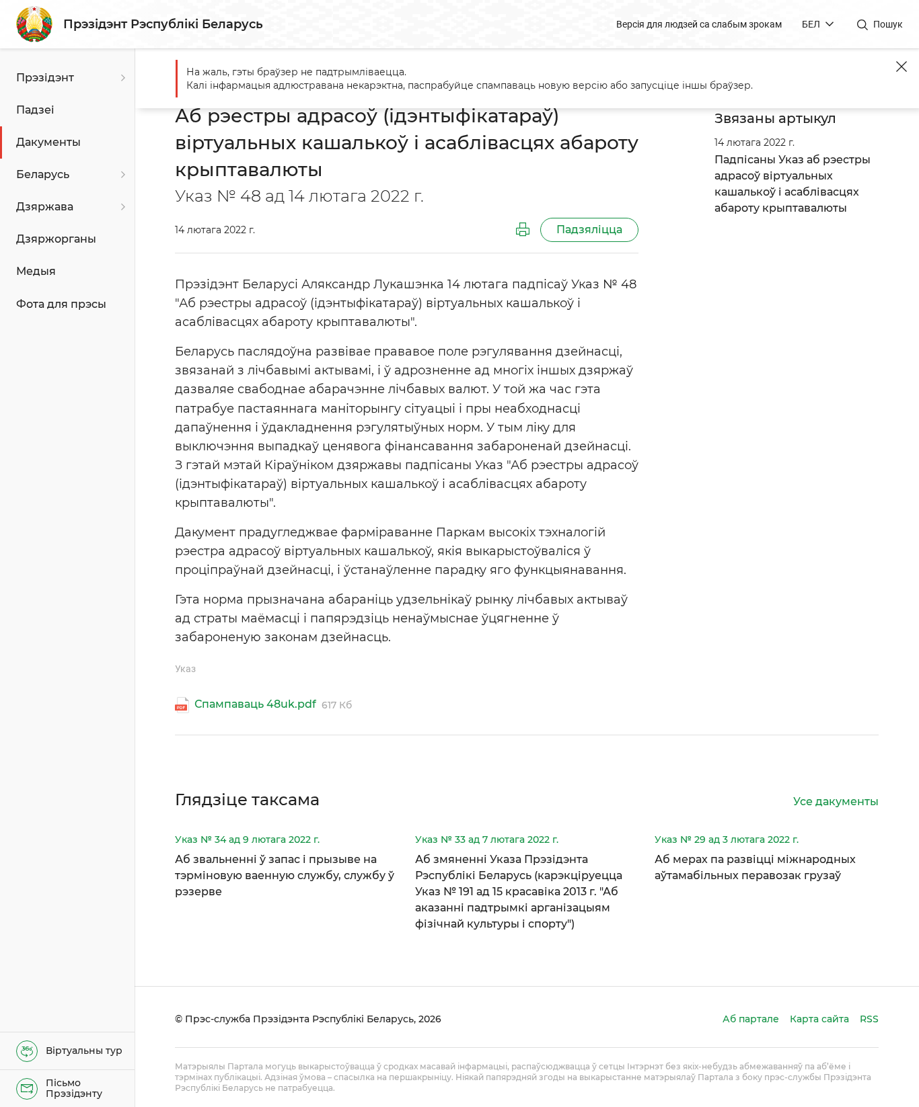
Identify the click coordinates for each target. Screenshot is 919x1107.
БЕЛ (811, 24)
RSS (869, 1019)
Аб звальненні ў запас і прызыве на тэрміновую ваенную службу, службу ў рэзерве (284, 875)
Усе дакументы (836, 801)
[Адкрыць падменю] (121, 78)
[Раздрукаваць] (522, 230)
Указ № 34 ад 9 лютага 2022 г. (247, 839)
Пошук (888, 24)
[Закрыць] (901, 66)
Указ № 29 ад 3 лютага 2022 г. (727, 839)
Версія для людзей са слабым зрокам (699, 24)
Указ (185, 668)
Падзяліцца (589, 229)
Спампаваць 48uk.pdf (255, 704)
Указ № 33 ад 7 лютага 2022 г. (486, 839)
